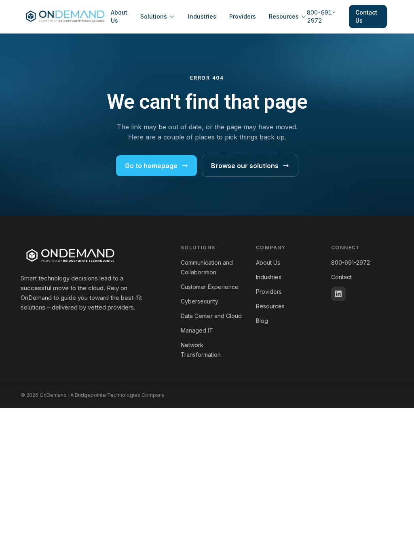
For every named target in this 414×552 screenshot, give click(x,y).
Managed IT (197, 330)
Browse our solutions (245, 166)
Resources (284, 16)
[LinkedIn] (338, 294)
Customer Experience (210, 286)
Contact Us (366, 16)
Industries (202, 16)
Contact (341, 277)
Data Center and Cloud (211, 315)
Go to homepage (151, 166)
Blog (262, 320)
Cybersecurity (199, 301)
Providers (242, 16)
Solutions (153, 16)
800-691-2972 (321, 16)
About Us (119, 16)
